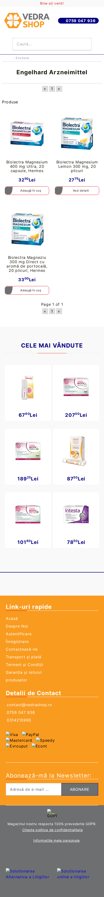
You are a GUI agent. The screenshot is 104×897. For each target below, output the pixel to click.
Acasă (12, 618)
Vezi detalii (81, 190)
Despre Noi (17, 626)
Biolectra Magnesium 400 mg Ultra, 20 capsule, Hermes (27, 166)
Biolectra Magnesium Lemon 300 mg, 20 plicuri (77, 166)
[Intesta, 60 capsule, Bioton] (76, 514)
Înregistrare (17, 641)
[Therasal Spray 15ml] (28, 387)
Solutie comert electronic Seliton (52, 855)
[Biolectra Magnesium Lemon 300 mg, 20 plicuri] (77, 133)
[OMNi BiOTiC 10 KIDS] (28, 514)
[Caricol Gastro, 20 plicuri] (76, 450)
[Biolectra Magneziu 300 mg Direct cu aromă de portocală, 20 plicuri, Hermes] (27, 229)
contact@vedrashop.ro (29, 704)
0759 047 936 (81, 20)
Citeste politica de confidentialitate (52, 830)
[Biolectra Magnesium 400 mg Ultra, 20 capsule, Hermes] (27, 133)
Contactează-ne (22, 649)
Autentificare (18, 633)
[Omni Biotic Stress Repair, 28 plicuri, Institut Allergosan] (28, 450)
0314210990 (19, 720)
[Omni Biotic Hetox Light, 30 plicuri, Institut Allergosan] (76, 387)
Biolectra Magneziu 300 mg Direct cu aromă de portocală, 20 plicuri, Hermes (27, 264)
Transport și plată (23, 656)
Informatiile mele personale (56, 840)
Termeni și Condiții (24, 664)
